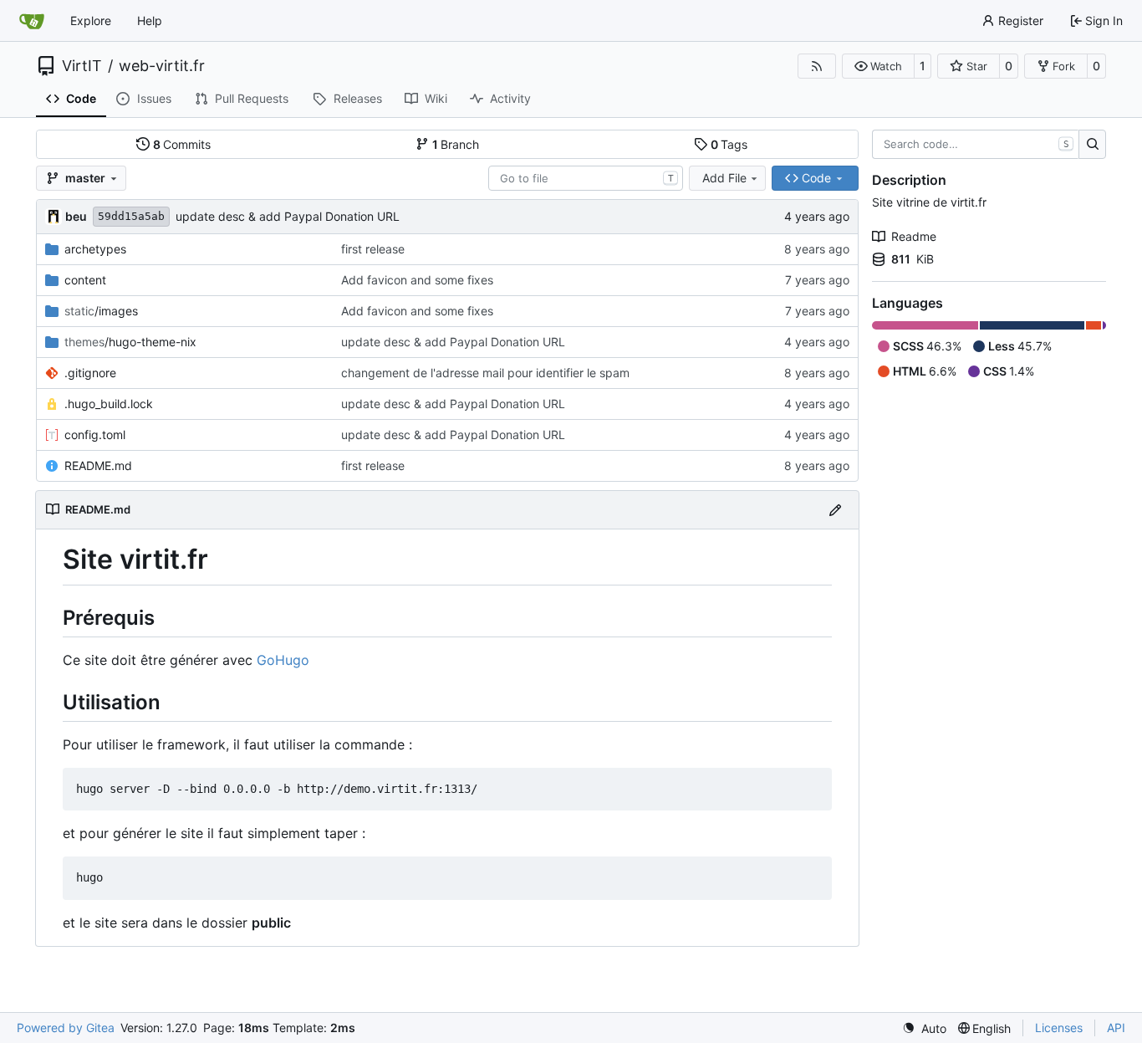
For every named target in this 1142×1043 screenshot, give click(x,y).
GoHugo (283, 660)
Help (149, 20)
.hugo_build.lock (108, 403)
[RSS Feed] (817, 66)
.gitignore (90, 373)
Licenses (1059, 1027)
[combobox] (585, 178)
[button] (878, 66)
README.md (98, 465)
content (85, 280)
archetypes (95, 249)
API (1116, 1027)
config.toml (94, 434)
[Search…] (1092, 145)
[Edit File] (835, 510)
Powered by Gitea (66, 1027)
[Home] (31, 21)
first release (373, 249)
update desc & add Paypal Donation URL (288, 216)
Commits (182, 144)
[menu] (924, 1028)
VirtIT (82, 66)
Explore (90, 20)
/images (101, 311)
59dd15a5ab (131, 216)
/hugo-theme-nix (130, 342)
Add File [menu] (724, 178)
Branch (456, 144)
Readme (913, 236)
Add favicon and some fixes (417, 280)
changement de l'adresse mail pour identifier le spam (485, 373)
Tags (729, 144)
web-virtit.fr (162, 66)
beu (76, 216)
